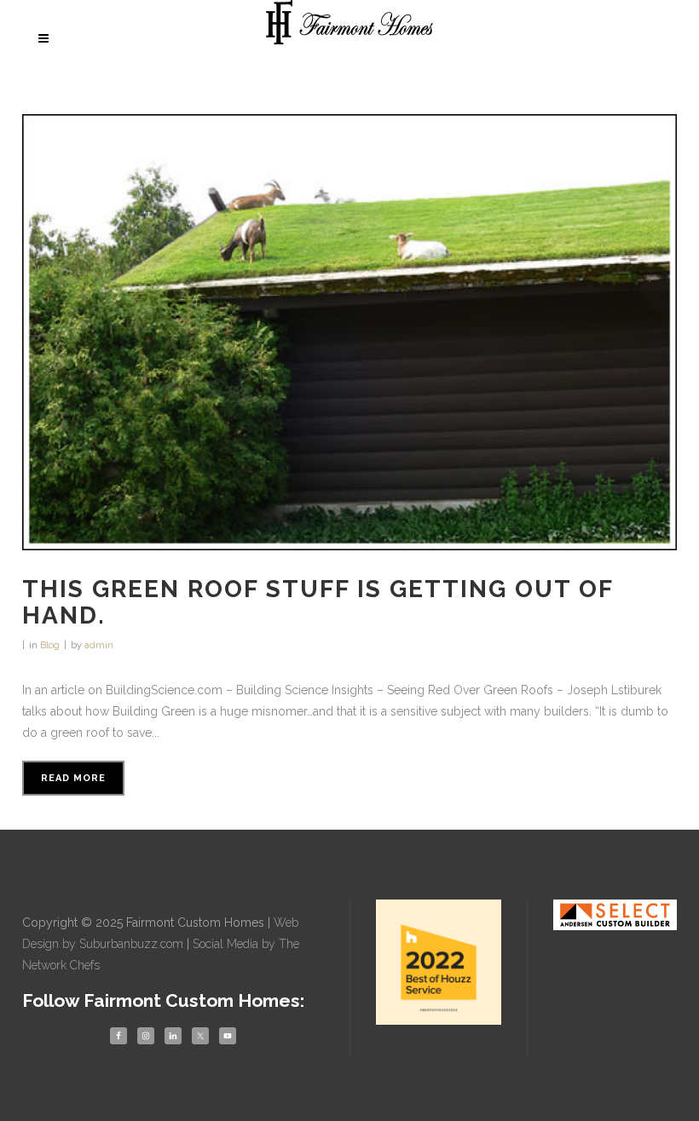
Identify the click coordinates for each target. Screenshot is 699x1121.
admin (98, 645)
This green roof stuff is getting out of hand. (317, 602)
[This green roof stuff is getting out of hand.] (349, 332)
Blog (50, 645)
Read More (73, 778)
